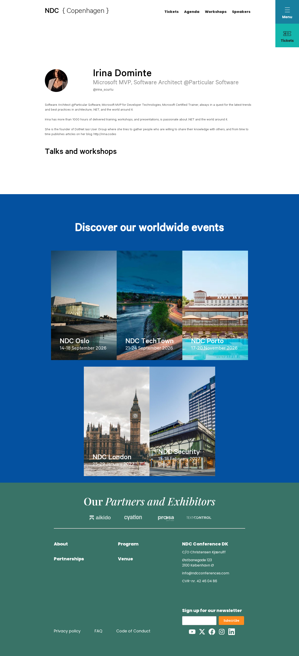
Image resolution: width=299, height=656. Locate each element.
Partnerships (69, 559)
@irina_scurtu (103, 90)
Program (128, 544)
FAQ (98, 631)
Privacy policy (67, 631)
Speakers (241, 11)
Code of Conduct (133, 631)
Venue (125, 559)
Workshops (216, 11)
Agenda (191, 11)
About (61, 544)
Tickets (171, 11)
